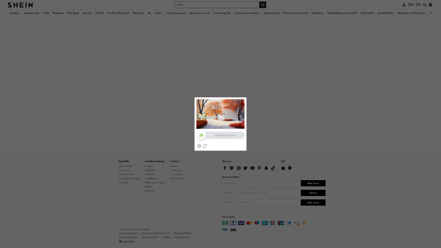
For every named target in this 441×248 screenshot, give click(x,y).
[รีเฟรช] (205, 146)
